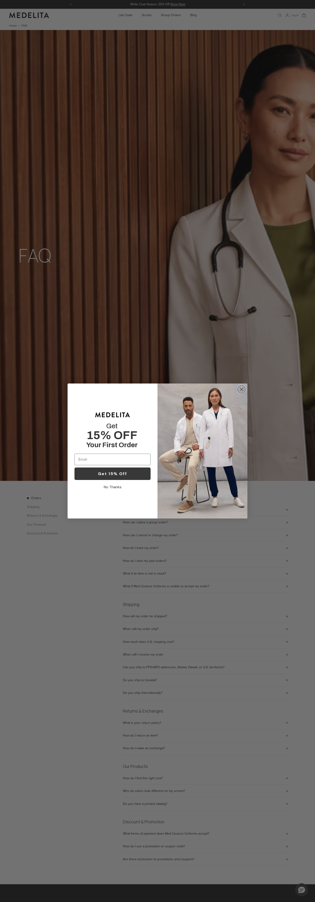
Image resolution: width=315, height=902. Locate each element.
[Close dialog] (242, 389)
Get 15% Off (112, 473)
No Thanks (113, 487)
